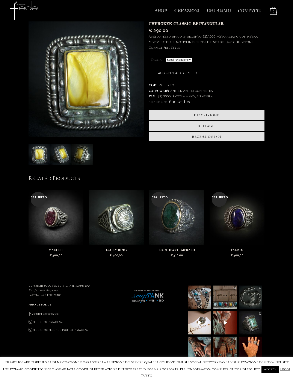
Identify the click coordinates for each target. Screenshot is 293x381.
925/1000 (164, 96)
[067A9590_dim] (82, 154)
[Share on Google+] (179, 102)
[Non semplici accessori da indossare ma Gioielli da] (250, 348)
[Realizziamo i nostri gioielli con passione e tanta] (199, 322)
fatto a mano (184, 96)
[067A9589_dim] (60, 154)
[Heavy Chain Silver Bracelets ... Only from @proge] (199, 297)
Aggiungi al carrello (177, 73)
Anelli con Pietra (198, 91)
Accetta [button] (270, 369)
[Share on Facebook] (170, 102)
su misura (205, 96)
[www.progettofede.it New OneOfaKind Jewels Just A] (250, 297)
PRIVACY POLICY (40, 304)
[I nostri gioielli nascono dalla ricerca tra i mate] (225, 322)
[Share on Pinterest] (188, 102)
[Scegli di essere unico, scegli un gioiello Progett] (199, 348)
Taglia (156, 60)
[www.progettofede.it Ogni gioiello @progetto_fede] (250, 322)
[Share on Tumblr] (184, 102)
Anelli (175, 91)
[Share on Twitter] (174, 102)
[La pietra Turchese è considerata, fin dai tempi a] (225, 348)
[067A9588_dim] (39, 154)
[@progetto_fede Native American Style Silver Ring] (225, 297)
